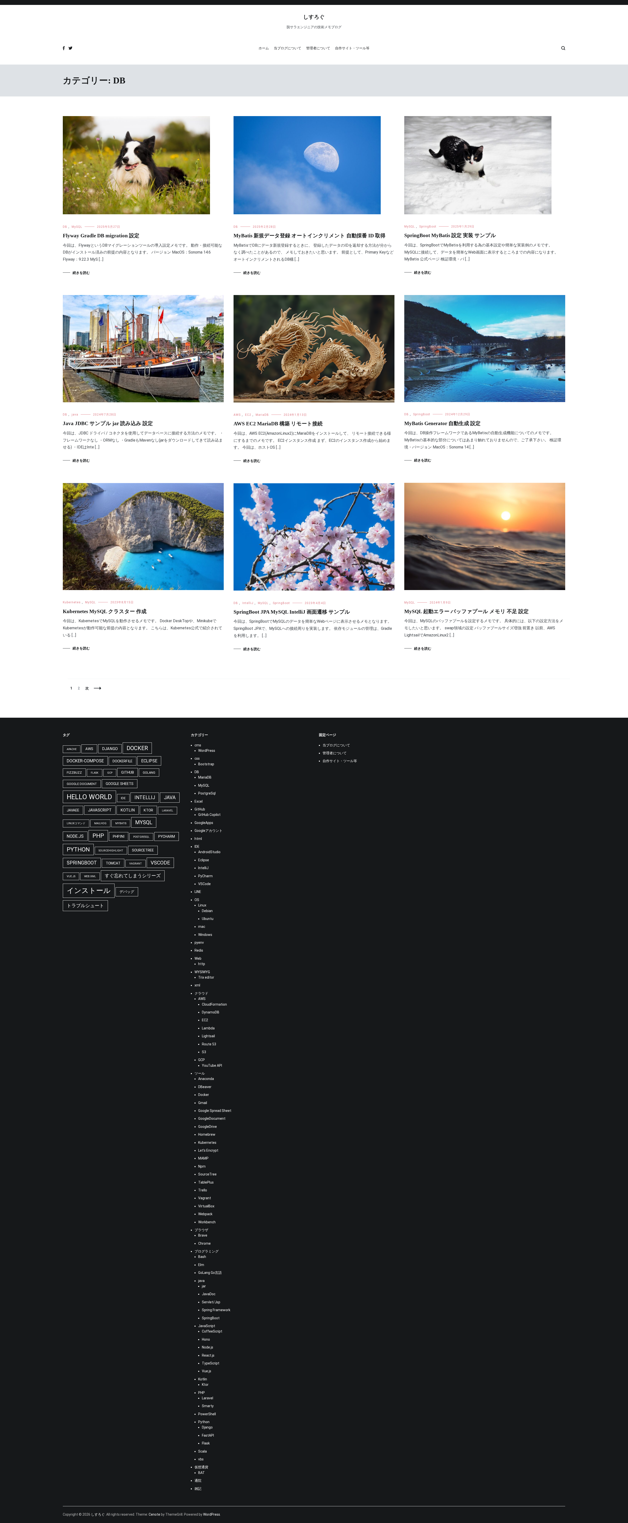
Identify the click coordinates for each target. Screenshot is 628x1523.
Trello (202, 1190)
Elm (201, 1265)
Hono (206, 1339)
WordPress (206, 751)
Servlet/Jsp (211, 1302)
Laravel (167, 810)
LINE (198, 892)
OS (197, 900)
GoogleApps (204, 823)
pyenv (199, 942)
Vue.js (71, 876)
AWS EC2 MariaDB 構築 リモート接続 (278, 424)
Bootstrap (206, 764)
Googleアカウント (208, 831)
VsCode (160, 863)
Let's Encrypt (208, 1150)
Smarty (208, 1406)
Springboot (82, 863)
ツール (200, 1073)
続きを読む (81, 273)
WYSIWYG (202, 972)
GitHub (127, 772)
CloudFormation (214, 1004)
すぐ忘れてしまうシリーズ (133, 875)
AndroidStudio (209, 852)
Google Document (82, 784)
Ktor (148, 810)
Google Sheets (119, 784)
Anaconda (206, 1079)
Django (110, 748)
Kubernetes (72, 602)
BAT (201, 1473)
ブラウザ (201, 1230)
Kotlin (127, 810)
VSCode (204, 884)
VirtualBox (206, 1206)
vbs (201, 1459)
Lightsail (208, 1036)
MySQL (77, 227)
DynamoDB (210, 1012)
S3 (204, 1052)
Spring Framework (216, 1310)
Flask (94, 772)
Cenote (154, 1514)
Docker (203, 1095)
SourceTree (143, 850)
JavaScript (100, 810)
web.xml (90, 876)
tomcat (113, 863)
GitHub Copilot (209, 815)
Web (198, 958)
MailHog (100, 823)
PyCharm (205, 876)
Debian (207, 911)
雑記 (198, 1489)
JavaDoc (208, 1294)
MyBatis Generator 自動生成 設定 (442, 423)
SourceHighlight (111, 850)
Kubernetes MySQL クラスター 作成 (104, 611)
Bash (202, 1257)
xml (197, 985)
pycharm (166, 836)
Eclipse (203, 860)
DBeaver (204, 1087)
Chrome (204, 1243)
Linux (202, 905)
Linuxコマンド (76, 823)
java (75, 414)
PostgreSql (141, 836)
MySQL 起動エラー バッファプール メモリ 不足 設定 (466, 611)
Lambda (208, 1028)
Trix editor (206, 977)
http (201, 964)
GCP (109, 772)
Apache (72, 749)
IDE (123, 798)
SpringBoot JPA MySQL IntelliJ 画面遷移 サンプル (292, 612)
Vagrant (135, 863)
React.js (208, 1355)
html (198, 839)
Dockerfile (122, 761)
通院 (198, 1481)
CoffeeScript (212, 1331)
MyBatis (120, 823)
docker (137, 748)
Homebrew (206, 1134)
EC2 (248, 415)
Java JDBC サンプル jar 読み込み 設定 (108, 423)
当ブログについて (287, 48)
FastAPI (208, 1435)
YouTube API (212, 1065)
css (197, 758)
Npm (202, 1166)
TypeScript (210, 1363)
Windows (205, 935)
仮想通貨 (201, 1467)
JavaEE (73, 810)
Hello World (89, 797)
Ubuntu (207, 919)
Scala (202, 1451)
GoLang (149, 772)
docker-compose (85, 760)
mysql (143, 822)
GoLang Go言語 (210, 1273)
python (78, 849)
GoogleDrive (207, 1127)
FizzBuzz (74, 772)
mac (201, 927)
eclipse (149, 760)
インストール (89, 890)
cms (198, 745)
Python (203, 1422)
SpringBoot (427, 226)
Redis (199, 950)
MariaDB (262, 415)
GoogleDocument (211, 1118)
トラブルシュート (85, 905)
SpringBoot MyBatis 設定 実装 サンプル (450, 235)
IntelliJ (247, 603)
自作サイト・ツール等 (352, 48)
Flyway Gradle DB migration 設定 (101, 236)
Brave (202, 1235)
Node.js (75, 836)
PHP (98, 835)
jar (204, 1286)
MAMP (203, 1158)
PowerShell (207, 1414)
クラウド (201, 993)
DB (65, 227)
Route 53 (209, 1044)
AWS (237, 415)
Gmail (202, 1103)
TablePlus (206, 1182)
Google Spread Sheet (214, 1111)
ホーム (264, 48)
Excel (199, 801)
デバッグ (126, 892)
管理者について (318, 48)
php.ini (118, 836)
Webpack (205, 1214)
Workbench (207, 1222)
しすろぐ (314, 17)
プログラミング (207, 1251)
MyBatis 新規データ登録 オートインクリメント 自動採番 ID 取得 (309, 236)
